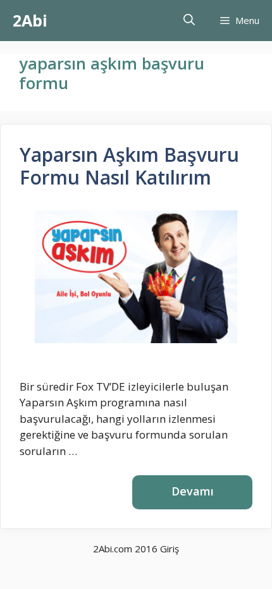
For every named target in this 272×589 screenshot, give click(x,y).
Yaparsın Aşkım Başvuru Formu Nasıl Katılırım (129, 166)
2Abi (30, 20)
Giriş (169, 548)
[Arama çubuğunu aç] (189, 20)
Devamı (192, 491)
